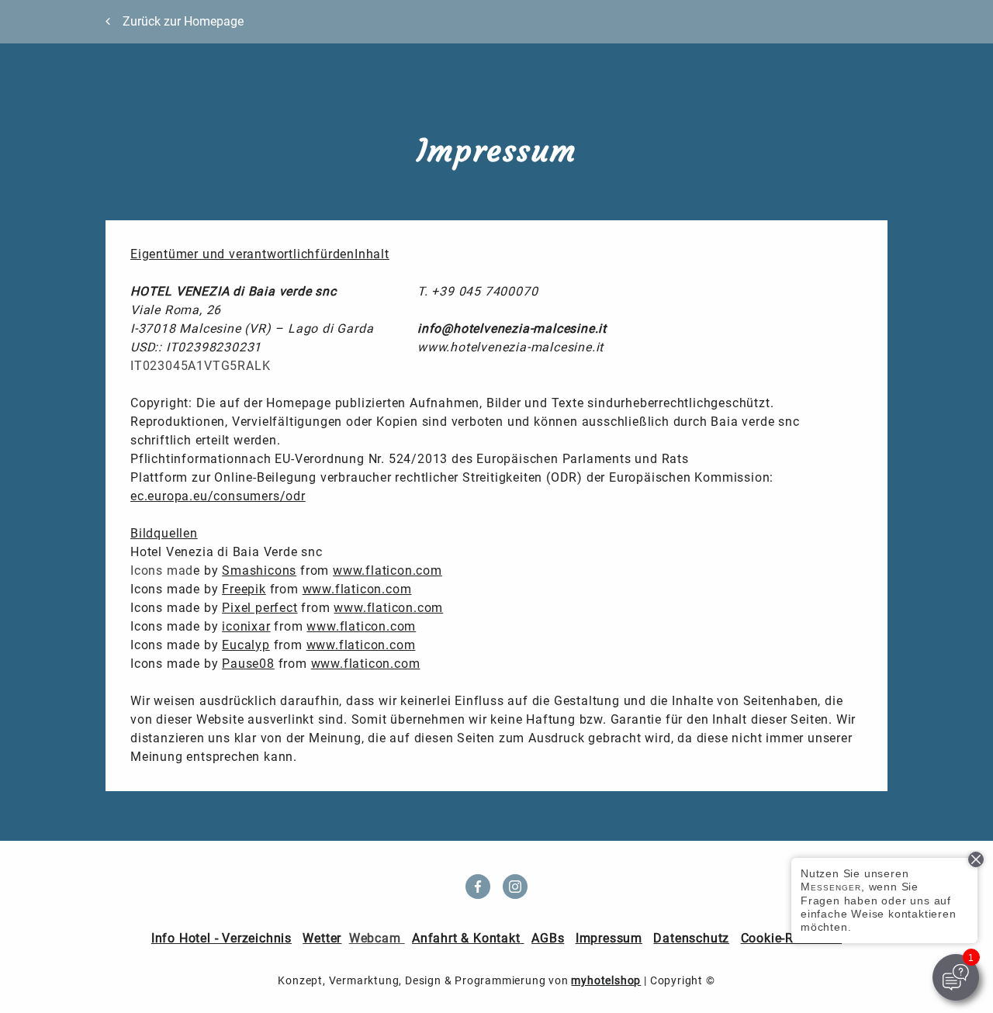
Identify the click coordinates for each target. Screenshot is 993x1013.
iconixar (246, 626)
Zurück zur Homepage (183, 21)
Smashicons (259, 570)
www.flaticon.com (387, 570)
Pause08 (248, 663)
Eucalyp (246, 645)
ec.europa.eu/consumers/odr (218, 496)
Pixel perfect (259, 607)
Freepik (244, 589)
